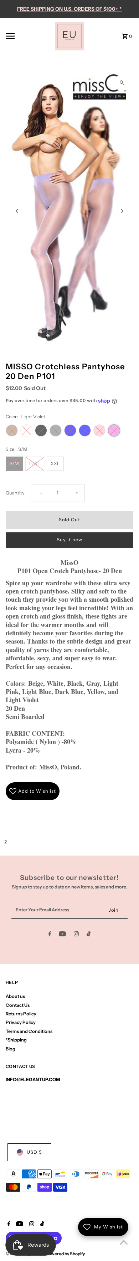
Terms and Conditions (29, 1031)
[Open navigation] (28, 36)
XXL (55, 463)
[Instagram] (76, 935)
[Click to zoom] (122, 83)
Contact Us (18, 1005)
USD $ (34, 1152)
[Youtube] (62, 935)
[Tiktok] (89, 935)
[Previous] (17, 211)
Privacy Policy (21, 1022)
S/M (14, 463)
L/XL (34, 463)
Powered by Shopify (65, 1253)
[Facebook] (49, 935)
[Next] (122, 211)
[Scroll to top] (124, 1242)
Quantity (15, 493)
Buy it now (69, 539)
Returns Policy (21, 1013)
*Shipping (16, 1040)
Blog (10, 1048)
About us (15, 996)
